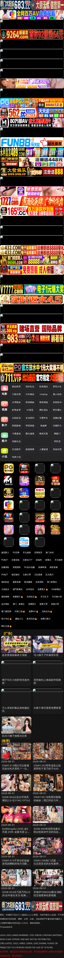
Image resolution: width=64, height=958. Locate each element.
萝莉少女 (57, 386)
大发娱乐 (5, 589)
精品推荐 (16, 386)
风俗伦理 (57, 449)
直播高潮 (42, 567)
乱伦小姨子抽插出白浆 (14, 735)
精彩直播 (54, 567)
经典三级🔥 (20, 611)
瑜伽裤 (43, 425)
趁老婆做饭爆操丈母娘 (14, 655)
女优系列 (30, 417)
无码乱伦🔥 (32, 596)
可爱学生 (43, 417)
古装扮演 (16, 417)
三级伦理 (16, 394)
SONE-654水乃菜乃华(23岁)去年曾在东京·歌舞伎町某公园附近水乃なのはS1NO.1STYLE (16, 896)
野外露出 (57, 409)
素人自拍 (57, 394)
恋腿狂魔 (57, 417)
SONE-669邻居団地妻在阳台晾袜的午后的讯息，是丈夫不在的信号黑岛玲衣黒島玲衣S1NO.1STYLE (47, 833)
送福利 (39, 559)
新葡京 (48, 559)
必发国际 (40, 582)
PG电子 (4, 559)
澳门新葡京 (52, 582)
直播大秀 (55, 604)
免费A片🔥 (34, 611)
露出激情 (30, 433)
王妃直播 (38, 574)
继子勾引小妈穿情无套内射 (16, 681)
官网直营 (38, 552)
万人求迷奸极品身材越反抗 (16, 709)
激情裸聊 (5, 596)
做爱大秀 (44, 604)
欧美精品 (43, 386)
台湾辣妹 (16, 402)
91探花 (30, 409)
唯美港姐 (43, 402)
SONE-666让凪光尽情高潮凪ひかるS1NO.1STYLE (16, 798)
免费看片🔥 (43, 589)
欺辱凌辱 (16, 409)
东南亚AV (57, 402)
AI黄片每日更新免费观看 (47, 707)
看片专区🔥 (6, 618)
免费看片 (32, 604)
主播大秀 (27, 574)
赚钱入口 (19, 618)
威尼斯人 (5, 552)
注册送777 (27, 559)
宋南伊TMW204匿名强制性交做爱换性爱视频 (48, 893)
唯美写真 (43, 433)
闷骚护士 (57, 425)
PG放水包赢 (29, 567)
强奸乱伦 (30, 386)
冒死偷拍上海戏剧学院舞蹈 (47, 681)
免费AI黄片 (46, 618)
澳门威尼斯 (6, 611)
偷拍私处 (5, 582)
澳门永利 (50, 552)
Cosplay (44, 394)
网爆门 (57, 433)
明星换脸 (30, 425)
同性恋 (57, 441)
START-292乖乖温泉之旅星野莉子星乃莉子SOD (47, 767)
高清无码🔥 (32, 618)
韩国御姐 (30, 402)
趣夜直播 (17, 582)
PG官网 (16, 552)
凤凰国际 (17, 567)
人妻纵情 (43, 449)
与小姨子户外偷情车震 (46, 655)
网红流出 (43, 409)
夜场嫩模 (28, 582)
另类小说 (16, 456)
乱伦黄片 (50, 574)
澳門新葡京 (18, 589)
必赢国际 (5, 567)
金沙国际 (5, 604)
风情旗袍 (16, 425)
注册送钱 (15, 559)
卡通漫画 (16, 433)
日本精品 (30, 394)
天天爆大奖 (57, 596)
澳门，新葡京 (19, 604)
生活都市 (16, 449)
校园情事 (30, 449)
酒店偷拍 (15, 574)
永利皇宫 (30, 589)
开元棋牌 (27, 552)
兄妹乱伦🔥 (47, 611)
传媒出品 (16, 441)
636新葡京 (56, 589)
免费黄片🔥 (18, 596)
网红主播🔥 (6, 626)
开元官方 (45, 596)
